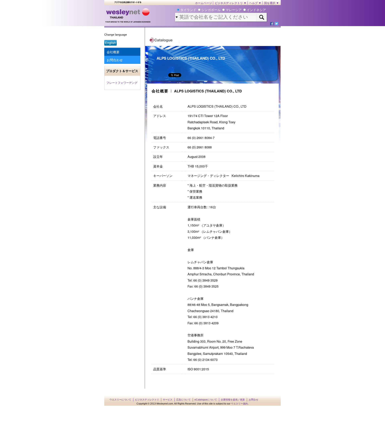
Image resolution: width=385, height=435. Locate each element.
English (110, 42)
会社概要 (113, 52)
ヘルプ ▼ (255, 3)
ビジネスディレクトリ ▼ (230, 3)
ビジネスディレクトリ (147, 399)
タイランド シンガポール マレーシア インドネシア (222, 10)
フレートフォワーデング (121, 82)
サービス (167, 399)
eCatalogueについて (206, 399)
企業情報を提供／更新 (233, 399)
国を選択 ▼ (271, 3)
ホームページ (203, 3)
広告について (183, 399)
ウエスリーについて (120, 399)
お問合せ (253, 399)
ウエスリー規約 (239, 403)
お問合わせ (115, 60)
